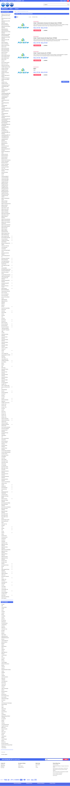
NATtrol (2, 518)
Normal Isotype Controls (5, 519)
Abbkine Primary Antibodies (5, 219)
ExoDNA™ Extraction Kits (5, 402)
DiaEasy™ (2, 364)
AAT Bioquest (3, 621)
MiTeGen (2, 665)
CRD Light (3, 723)
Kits (2, 490)
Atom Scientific (3, 697)
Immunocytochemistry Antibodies (5, 472)
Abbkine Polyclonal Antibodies (4, 217)
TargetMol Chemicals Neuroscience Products (5, 193)
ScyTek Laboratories (4, 676)
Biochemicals (3, 319)
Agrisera (2, 659)
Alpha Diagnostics (4, 652)
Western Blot (3, 595)
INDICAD (2, 737)
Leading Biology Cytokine (5, 89)
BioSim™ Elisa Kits (4, 322)
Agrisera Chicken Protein (5, 45)
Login (61, 0)
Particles (2, 528)
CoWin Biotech (3, 736)
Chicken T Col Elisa (4, 347)
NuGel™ (2, 522)
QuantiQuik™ (3, 541)
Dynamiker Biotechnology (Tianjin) (6, 744)
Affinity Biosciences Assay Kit (5, 16)
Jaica (2, 701)
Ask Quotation (5, 8)
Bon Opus (3, 660)
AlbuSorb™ (3, 303)
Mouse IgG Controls (4, 515)
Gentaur (2, 674)
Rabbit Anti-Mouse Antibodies (4, 554)
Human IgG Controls (4, 462)
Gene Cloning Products (5, 438)
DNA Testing (3, 367)
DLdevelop (3, 626)
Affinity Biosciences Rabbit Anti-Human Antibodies (5, 35)
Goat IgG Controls (4, 453)
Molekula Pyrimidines (4, 155)
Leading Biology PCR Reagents (4, 114)
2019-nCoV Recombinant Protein (5, 297)
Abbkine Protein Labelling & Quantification (5, 223)
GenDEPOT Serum (4, 82)
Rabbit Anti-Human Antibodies (4, 552)
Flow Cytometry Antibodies (5, 427)
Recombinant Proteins (5, 565)
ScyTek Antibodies (4, 247)
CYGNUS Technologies (5, 360)
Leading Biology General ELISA (5, 101)
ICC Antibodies (3, 465)
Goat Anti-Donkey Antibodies (4, 446)
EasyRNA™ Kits (3, 384)
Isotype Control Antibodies (5, 481)
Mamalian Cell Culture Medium (4, 497)
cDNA (2, 331)
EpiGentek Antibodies (4, 399)
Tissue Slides (3, 586)
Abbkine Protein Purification (5, 224)
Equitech (2, 689)
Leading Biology (3, 624)
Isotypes (2, 484)
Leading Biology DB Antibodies (4, 91)
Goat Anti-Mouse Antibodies (6, 450)
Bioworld (2, 631)
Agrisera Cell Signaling (4, 43)
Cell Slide (2, 332)
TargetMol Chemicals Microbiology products (5, 191)
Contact (17, 8)
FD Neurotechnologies (5, 698)
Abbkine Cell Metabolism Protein (5, 199)
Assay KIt (2, 61)
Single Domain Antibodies (5, 276)
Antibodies (3, 311)
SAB (2, 605)
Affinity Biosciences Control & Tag (5, 19)
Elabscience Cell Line (4, 63)
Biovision (2, 639)
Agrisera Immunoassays (5, 48)
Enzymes (2, 398)
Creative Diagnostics (4, 640)
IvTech (2, 705)
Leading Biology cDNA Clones (4, 87)
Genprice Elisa (3, 708)
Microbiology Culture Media (5, 502)
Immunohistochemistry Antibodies (5, 477)
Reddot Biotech (3, 646)
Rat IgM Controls (4, 562)
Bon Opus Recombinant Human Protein (5, 263)
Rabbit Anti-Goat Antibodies (5, 549)
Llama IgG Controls (4, 494)
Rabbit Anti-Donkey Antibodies (4, 548)
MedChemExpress (4, 642)
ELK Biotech (3, 700)
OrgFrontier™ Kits (4, 524)
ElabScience (3, 627)
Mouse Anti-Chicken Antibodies (4, 501)
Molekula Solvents (4, 158)
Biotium (2, 614)
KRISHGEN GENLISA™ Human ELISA (4, 492)
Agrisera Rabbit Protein (5, 58)
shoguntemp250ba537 (5, 176)
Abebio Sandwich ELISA (5, 236)
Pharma (2, 534)
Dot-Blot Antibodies (4, 382)
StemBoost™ (3, 580)
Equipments (3, 401)
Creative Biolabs (4, 607)
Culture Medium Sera (4, 359)
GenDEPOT (3, 672)
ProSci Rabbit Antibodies (5, 261)
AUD (23, 0)
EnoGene (2, 604)
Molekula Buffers (4, 147)
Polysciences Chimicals (5, 245)
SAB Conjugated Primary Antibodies (5, 570)
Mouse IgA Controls (4, 513)
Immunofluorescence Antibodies (4, 474)
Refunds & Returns (40, 783)
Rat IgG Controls (4, 560)
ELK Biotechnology (4, 623)
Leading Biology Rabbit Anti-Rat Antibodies (5, 125)
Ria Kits (2, 566)
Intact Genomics (4, 711)
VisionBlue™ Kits (4, 593)
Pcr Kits (2, 531)
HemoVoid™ (3, 458)
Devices (2, 363)
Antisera (2, 313)
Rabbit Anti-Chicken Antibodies (4, 545)
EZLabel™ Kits (3, 414)
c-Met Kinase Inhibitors (5, 328)
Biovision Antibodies (4, 324)
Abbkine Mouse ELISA (4, 215)
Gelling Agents (3, 435)
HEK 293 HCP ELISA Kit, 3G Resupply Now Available (60, 771)
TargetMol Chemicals (4, 726)
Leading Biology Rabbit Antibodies (5, 128)
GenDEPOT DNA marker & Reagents (5, 76)
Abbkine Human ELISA (4, 209)
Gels (2, 436)
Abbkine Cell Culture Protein (5, 14)
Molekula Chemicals (4, 154)
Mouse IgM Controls (4, 516)
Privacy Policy (52, 783)
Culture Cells (3, 357)
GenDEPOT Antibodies (4, 68)
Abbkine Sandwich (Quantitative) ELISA (4, 231)
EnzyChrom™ (3, 394)
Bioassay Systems (4, 691)
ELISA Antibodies (4, 389)
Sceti (2, 656)
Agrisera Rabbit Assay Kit (5, 56)
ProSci (2, 610)
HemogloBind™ (3, 456)
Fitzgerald (3, 611)
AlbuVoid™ (3, 305)
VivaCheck (3, 733)
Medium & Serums (4, 498)
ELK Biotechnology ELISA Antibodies (5, 281)
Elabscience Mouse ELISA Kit (5, 388)
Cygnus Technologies (4, 688)
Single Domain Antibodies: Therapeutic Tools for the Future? (61, 766)
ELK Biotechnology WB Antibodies (5, 284)
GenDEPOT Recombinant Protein (5, 80)
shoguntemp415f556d (4, 177)
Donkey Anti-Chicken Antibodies (4, 370)
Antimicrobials (3, 312)
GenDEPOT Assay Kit (4, 69)
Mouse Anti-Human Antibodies (4, 509)
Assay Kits (3, 318)
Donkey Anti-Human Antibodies (4, 375)
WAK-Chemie (3, 731)
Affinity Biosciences (4, 636)
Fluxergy (2, 721)
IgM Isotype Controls (4, 468)
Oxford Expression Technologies (6, 703)
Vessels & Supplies (4, 592)
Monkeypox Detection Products (4, 286)
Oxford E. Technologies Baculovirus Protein (5, 162)
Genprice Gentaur (4, 704)
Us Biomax (3, 666)
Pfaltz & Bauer (3, 634)
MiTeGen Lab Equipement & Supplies (5, 244)
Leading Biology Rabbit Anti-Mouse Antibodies (5, 122)
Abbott (2, 713)
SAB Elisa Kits (3, 572)
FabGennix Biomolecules (5, 420)
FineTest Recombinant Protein (5, 273)
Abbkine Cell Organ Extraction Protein (4, 201)
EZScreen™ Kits (3, 417)
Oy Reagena (3, 710)
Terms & (17, 783)
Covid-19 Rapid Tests (4, 353)
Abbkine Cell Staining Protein (6, 203)
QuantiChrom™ (3, 538)
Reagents (2, 563)
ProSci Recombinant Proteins (4, 173)
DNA (2, 366)
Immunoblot (3, 469)
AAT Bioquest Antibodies (5, 258)
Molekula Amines (4, 141)
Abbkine (2, 644)
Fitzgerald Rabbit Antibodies (5, 274)
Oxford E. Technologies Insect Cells (5, 167)
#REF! (34, 68)
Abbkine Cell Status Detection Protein (4, 206)
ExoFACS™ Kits (3, 404)
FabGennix (3, 649)
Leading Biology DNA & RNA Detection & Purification (5, 94)
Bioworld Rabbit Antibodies (5, 237)
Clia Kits (2, 350)
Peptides (2, 532)
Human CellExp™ (4, 459)
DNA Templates (3, 598)
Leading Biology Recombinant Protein (4, 130)
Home (15, 11)
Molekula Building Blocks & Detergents (5, 149)
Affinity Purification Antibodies (4, 302)
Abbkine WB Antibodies (5, 234)
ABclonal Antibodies (4, 259)
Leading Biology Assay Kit (5, 85)
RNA (2, 567)
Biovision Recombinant (5, 326)
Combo (2, 352)
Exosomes (3, 408)
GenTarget (3, 658)
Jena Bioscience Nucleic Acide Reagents (5, 241)
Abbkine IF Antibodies (4, 210)
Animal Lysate (3, 309)
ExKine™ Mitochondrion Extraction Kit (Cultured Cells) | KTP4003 (47, 23)
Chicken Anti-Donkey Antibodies (4, 335)
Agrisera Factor (3, 46)
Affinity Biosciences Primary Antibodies (5, 32)
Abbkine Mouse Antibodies (5, 213)
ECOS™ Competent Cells (5, 385)
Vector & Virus (3, 590)
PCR (2, 529)
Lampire (2, 671)
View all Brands (3, 747)
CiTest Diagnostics (4, 681)
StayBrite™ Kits (3, 579)
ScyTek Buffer (3, 248)
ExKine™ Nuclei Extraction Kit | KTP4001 (42, 53)
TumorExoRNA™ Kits (4, 589)
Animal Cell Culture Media (5, 308)
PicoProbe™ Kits (4, 535)
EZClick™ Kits (3, 412)
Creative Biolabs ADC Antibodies (4, 278)
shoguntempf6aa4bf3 (4, 180)
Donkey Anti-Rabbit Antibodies (4, 380)
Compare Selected (65, 81)
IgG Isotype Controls (4, 466)
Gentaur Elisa (3, 439)
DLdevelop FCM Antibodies (5, 270)
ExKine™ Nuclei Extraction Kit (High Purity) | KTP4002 (45, 38)
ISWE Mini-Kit (3, 486)
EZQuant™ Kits (3, 415)
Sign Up (65, 0)
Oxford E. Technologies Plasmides (5, 170)
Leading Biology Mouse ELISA (5, 111)
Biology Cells (3, 321)
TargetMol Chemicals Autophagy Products (4, 185)
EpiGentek (3, 618)
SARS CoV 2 (3, 574)
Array (2, 316)
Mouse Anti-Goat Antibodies (6, 507)
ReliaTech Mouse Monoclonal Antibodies (5, 289)
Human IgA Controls (4, 460)
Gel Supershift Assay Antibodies (4, 433)
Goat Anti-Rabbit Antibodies (5, 452)
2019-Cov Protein (4, 292)
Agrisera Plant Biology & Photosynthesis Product (5, 50)
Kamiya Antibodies (4, 487)
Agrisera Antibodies (4, 42)
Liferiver (2, 730)
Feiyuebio (2, 613)
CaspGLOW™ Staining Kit (5, 329)
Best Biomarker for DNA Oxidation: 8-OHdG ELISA (60, 768)
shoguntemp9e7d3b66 (5, 179)
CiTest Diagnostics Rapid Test (5, 266)
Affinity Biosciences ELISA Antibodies (5, 21)
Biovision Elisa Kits (4, 325)
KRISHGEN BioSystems (5, 637)
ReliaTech (2, 668)
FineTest (2, 617)
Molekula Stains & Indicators (6, 160)
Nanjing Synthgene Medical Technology (5, 717)
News (11, 8)
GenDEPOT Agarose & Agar (5, 66)
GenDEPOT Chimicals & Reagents (5, 73)
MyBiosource (3, 727)
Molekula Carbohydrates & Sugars (5, 152)
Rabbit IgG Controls (4, 556)
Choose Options (37, 30)
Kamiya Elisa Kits (4, 489)
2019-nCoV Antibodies (5, 294)
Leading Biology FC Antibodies (4, 98)
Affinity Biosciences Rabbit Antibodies (5, 38)
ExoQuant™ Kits (3, 407)
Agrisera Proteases (4, 52)
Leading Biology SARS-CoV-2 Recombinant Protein (5, 136)
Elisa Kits (2, 391)
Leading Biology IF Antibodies (4, 106)
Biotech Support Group (5, 695)
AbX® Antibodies (4, 299)
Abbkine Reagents (4, 229)
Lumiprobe (3, 675)
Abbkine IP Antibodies (4, 212)
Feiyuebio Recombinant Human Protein (5, 425)
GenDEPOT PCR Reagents (5, 78)
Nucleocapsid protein (4, 521)
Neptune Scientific (4, 728)
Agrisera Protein (4, 53)
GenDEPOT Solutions (4, 83)
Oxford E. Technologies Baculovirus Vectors (5, 165)
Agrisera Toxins (3, 59)
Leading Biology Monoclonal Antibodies (5, 109)
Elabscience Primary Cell (5, 65)
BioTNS (2, 734)
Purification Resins (4, 537)
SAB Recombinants (4, 573)
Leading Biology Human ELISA (5, 103)
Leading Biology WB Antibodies (4, 140)
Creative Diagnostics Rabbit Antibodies (5, 355)
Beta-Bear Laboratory (4, 743)
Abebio (2, 647)
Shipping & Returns (21, 767)
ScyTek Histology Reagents (5, 250)
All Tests (2, 306)
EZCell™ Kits (3, 411)
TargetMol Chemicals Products (4, 196)
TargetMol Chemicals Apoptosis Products (4, 183)
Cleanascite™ (3, 349)
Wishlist (19, 764)
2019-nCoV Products (4, 295)
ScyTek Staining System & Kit (5, 256)
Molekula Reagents (4, 157)
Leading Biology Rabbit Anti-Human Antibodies (5, 119)
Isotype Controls (4, 483)
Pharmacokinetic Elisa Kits (5, 291)
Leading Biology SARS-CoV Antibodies (5, 133)
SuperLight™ (3, 583)
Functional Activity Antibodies (4, 431)
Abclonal (2, 633)
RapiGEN (2, 720)
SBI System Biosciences (5, 663)
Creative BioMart (4, 662)
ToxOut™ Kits (3, 588)
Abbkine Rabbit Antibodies (5, 226)
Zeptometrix (3, 685)
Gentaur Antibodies (4, 239)
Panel (2, 526)
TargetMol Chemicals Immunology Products (4, 188)
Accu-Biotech (3, 718)
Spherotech (3, 678)
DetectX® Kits (3, 361)
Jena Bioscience (4, 655)
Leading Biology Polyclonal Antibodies (5, 117)
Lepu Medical (3, 714)
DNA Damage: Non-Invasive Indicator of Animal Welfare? (60, 770)
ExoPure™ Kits (3, 405)
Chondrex (3, 687)
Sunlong (2, 650)
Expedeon (3, 692)
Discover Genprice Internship (57, 774)
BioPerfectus (3, 741)
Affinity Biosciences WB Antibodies (5, 40)
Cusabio (2, 608)
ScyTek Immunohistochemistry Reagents (5, 253)
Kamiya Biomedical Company (6, 669)
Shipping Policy (29, 783)
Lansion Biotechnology (5, 724)
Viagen (2, 707)
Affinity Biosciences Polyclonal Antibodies (4, 30)
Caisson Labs (3, 684)
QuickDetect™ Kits (4, 542)
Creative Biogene (4, 739)
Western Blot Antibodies (5, 596)
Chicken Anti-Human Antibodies (4, 340)
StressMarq (3, 615)
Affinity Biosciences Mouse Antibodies (5, 27)
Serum (2, 577)
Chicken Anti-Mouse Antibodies (4, 343)
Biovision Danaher (55, 764)
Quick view (23, 31)
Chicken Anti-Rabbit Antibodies (4, 346)
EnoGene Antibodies (4, 392)
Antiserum (3, 315)
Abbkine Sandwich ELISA (5, 233)
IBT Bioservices (3, 694)
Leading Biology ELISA (4, 96)
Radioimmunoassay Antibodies (4, 558)
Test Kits (2, 585)
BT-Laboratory (3, 620)
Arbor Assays (3, 682)
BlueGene (2, 643)
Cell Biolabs (3, 679)
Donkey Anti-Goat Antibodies (4, 372)
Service (2, 174)
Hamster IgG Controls (4, 455)
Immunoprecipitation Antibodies (4, 480)
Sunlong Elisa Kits (4, 582)
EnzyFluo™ (3, 395)
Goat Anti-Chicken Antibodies (4, 443)
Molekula (2, 653)
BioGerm (2, 740)
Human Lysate (3, 463)
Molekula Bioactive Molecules (4, 144)
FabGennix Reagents (4, 423)
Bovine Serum (55, 775)
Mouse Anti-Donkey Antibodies (4, 505)
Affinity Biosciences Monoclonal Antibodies (5, 24)
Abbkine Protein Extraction (5, 220)
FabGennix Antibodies (4, 418)
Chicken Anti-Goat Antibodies (4, 337)
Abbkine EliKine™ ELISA (5, 207)
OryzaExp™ (3, 525)
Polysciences (3, 746)
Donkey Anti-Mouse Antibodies (4, 378)
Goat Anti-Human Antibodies (4, 449)
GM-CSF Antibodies (4, 441)
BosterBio (3, 630)
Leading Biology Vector (5, 137)
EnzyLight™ (3, 396)
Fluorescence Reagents (5, 428)
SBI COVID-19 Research (5, 576)
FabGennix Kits (3, 421)
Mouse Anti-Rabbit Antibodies (4, 512)
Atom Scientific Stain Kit (5, 62)
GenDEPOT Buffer (4, 71)
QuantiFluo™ (3, 540)
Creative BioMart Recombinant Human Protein (6, 269)
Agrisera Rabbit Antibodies (5, 55)
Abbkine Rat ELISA (4, 227)
